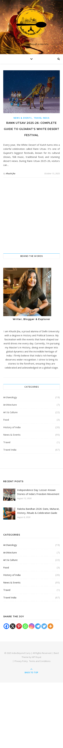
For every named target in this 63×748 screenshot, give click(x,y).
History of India (12, 427)
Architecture (10, 404)
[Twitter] (44, 626)
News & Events (23, 118)
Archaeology (10, 397)
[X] (13, 626)
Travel (6, 442)
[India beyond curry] (31, 24)
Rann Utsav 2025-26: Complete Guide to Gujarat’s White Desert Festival (31, 129)
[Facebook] (6, 626)
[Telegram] (38, 626)
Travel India (41, 118)
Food (6, 419)
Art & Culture (10, 412)
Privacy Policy (21, 661)
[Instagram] (31, 626)
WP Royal (36, 657)
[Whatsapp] (25, 626)
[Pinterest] (19, 626)
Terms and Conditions (40, 661)
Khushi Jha (10, 173)
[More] (50, 626)
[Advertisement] (31, 215)
